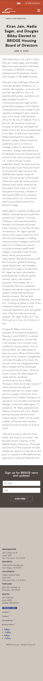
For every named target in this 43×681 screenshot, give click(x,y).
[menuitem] (19, 3)
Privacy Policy (8, 625)
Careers (5, 612)
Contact (5, 616)
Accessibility (7, 620)
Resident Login (10, 608)
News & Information (16, 18)
